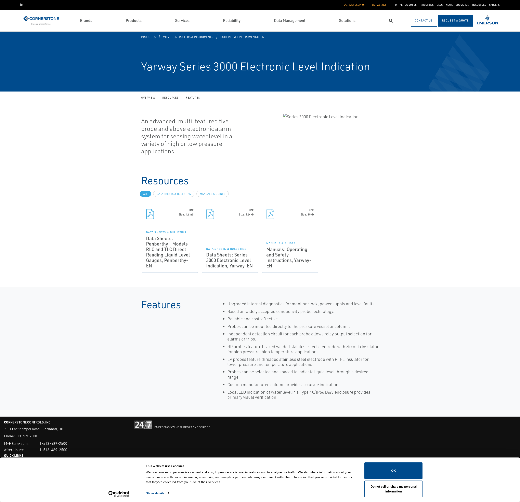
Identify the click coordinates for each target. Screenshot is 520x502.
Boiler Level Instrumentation (242, 37)
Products (148, 37)
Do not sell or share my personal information (393, 489)
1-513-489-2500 (53, 443)
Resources (170, 97)
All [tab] (145, 193)
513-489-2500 (26, 436)
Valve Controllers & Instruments (188, 37)
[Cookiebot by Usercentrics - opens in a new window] (119, 494)
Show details (155, 493)
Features (193, 97)
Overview (148, 97)
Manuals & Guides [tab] (212, 193)
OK (393, 470)
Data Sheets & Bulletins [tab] (174, 193)
